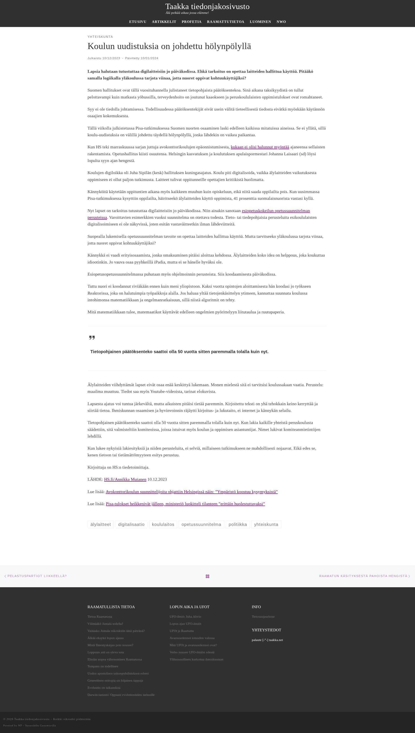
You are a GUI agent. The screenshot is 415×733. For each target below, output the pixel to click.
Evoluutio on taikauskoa (104, 687)
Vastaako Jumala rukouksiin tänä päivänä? (116, 631)
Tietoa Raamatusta (100, 616)
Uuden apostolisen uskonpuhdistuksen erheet (118, 673)
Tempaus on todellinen (103, 666)
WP (20, 725)
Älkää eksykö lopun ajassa (106, 638)
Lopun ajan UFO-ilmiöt (185, 623)
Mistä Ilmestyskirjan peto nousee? (110, 645)
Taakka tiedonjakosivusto (32, 719)
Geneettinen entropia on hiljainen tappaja (115, 680)
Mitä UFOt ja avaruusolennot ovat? (193, 645)
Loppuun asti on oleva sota (106, 652)
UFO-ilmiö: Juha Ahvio (185, 616)
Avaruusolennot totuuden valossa (192, 638)
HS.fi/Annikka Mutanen (125, 479)
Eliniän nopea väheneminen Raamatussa (115, 659)
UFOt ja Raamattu (182, 631)
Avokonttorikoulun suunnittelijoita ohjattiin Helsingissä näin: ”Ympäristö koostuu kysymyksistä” (192, 491)
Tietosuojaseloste (263, 616)
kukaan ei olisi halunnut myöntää (260, 146)
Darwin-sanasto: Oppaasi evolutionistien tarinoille (121, 695)
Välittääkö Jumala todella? (105, 623)
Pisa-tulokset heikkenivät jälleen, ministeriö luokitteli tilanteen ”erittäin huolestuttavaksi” (185, 503)
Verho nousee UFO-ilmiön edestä (192, 652)
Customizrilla (48, 725)
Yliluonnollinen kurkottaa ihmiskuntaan (196, 659)
